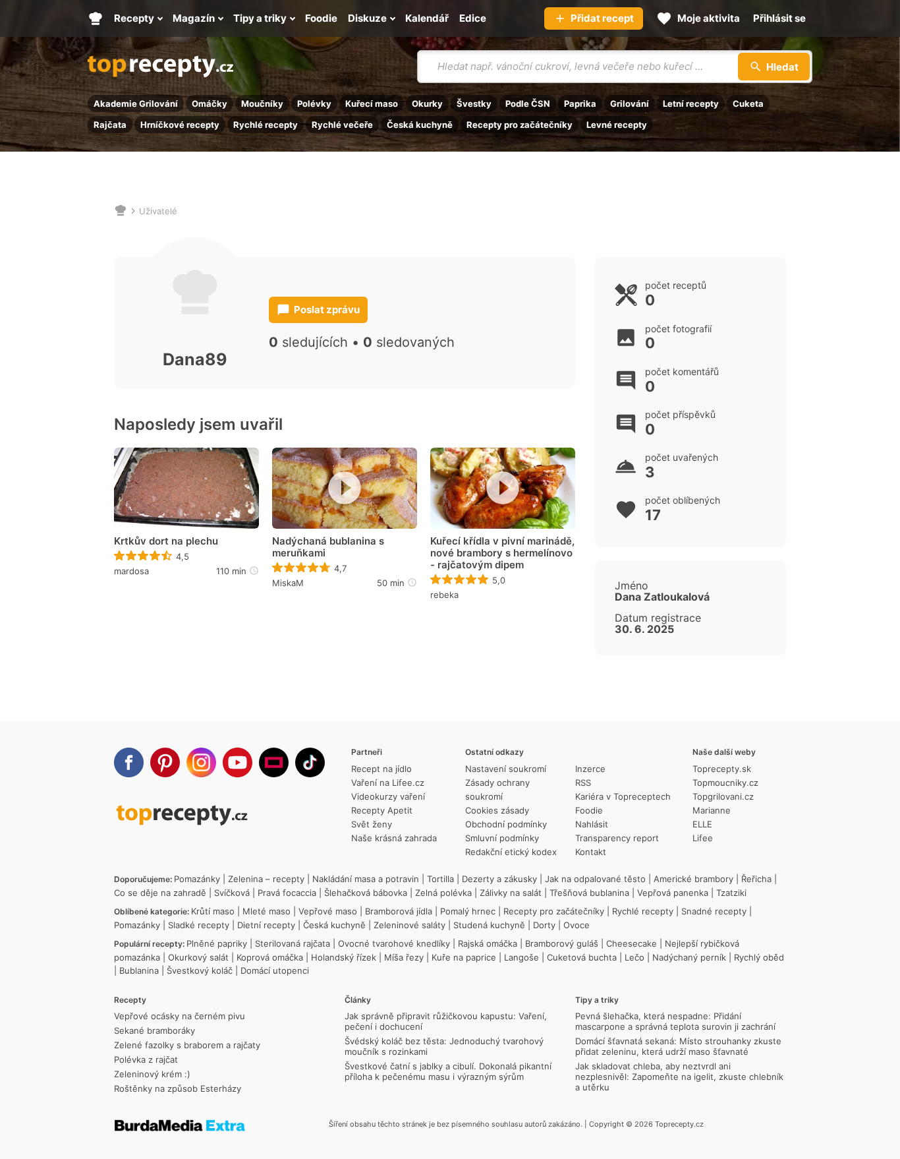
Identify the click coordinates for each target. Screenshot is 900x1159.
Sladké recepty (198, 925)
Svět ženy (371, 824)
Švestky (474, 103)
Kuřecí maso (371, 103)
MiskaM (288, 583)
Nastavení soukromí (505, 768)
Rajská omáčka (487, 943)
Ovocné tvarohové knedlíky (394, 943)
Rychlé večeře (342, 124)
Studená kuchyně (489, 925)
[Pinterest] (165, 762)
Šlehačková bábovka (365, 892)
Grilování (629, 103)
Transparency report (617, 838)
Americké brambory (693, 879)
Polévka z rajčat (146, 1059)
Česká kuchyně (420, 124)
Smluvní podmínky (502, 838)
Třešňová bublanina (589, 892)
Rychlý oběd (759, 957)
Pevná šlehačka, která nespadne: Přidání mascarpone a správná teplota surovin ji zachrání (675, 1021)
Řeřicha (756, 879)
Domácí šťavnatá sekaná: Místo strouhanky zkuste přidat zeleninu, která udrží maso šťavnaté (678, 1046)
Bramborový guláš (561, 943)
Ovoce (576, 925)
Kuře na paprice (464, 957)
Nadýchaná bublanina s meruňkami (328, 547)
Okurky (427, 103)
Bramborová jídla (398, 911)
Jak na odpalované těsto (595, 879)
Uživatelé (158, 211)
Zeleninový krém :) (152, 1074)
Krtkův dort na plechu (166, 541)
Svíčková (232, 892)
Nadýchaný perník (689, 957)
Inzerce (590, 768)
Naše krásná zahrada (394, 838)
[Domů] (120, 211)
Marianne (711, 810)
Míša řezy (404, 957)
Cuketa (748, 103)
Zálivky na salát (511, 892)
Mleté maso (266, 911)
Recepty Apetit (381, 810)
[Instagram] (201, 762)
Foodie (589, 810)
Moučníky (262, 103)
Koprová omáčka (270, 957)
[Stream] (274, 762)
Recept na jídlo (381, 768)
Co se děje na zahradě (160, 892)
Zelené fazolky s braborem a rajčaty (187, 1045)
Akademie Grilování (136, 103)
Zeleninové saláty (409, 925)
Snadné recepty (713, 911)
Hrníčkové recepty (179, 124)
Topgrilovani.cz (723, 796)
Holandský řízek (343, 957)
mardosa (131, 571)
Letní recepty (691, 103)
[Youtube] (237, 762)
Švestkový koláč (200, 970)
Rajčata (110, 124)
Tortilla (440, 879)
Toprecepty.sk (721, 768)
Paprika (580, 103)
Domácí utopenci (274, 970)
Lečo (634, 957)
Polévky (314, 103)
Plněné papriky (216, 943)
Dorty (544, 925)
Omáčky (209, 103)
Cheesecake (631, 943)
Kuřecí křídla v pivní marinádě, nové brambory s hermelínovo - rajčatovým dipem (502, 553)
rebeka (444, 594)
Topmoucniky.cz (725, 782)
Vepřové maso (327, 911)
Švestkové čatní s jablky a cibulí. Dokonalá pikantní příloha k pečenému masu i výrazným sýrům (448, 1071)
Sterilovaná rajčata (292, 943)
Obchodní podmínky (506, 824)
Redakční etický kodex (511, 852)
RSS (583, 782)
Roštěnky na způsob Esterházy (177, 1088)
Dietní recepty (266, 925)
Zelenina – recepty (266, 879)
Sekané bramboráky (154, 1030)
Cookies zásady (497, 810)
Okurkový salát (198, 957)
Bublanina (139, 970)
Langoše (521, 957)
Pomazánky (197, 879)
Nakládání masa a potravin (365, 879)
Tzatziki (731, 892)
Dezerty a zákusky (499, 879)
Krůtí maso (213, 911)
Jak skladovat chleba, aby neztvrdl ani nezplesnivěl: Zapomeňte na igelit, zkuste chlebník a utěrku (679, 1076)
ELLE (702, 824)
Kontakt (590, 852)
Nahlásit (591, 824)
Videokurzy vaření (388, 796)
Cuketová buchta (582, 957)
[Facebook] (129, 762)
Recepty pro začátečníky (519, 124)
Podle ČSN (527, 103)
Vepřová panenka (672, 892)
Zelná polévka (443, 892)
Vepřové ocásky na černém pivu (179, 1016)
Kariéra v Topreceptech (623, 796)
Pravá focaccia (287, 892)
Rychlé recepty (265, 124)
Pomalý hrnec (467, 911)
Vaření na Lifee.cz (387, 782)
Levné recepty (616, 124)
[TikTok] (310, 762)
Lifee (702, 838)
